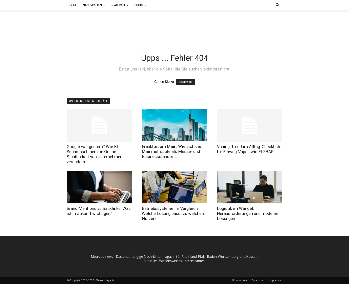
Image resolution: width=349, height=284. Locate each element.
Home (73, 5)
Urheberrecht (240, 280)
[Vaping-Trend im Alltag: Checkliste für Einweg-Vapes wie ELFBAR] (249, 125)
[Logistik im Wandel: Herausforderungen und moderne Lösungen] (249, 187)
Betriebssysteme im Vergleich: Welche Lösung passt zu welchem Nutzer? (173, 213)
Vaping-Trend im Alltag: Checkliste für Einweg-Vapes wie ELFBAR (249, 149)
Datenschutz (258, 280)
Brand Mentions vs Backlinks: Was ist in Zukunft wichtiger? (99, 211)
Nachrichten (92, 5)
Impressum (275, 280)
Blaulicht (118, 5)
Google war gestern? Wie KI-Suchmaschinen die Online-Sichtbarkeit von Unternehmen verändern (94, 154)
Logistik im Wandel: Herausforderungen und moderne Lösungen (247, 213)
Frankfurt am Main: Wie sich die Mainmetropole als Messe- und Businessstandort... (171, 151)
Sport (139, 5)
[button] (277, 5)
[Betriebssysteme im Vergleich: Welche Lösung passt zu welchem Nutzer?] (174, 187)
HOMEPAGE (185, 82)
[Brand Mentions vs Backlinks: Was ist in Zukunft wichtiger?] (99, 187)
